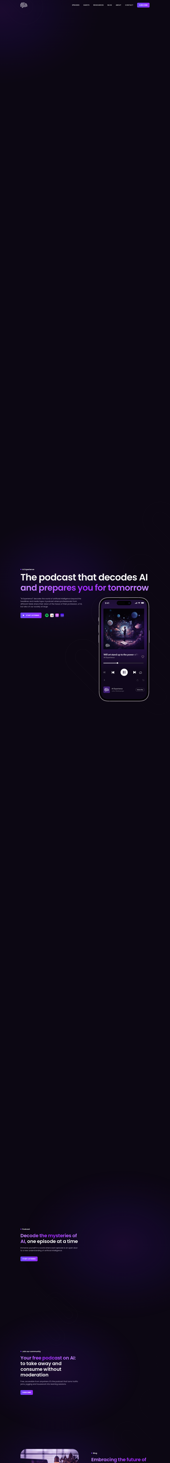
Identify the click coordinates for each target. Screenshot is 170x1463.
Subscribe (143, 5)
